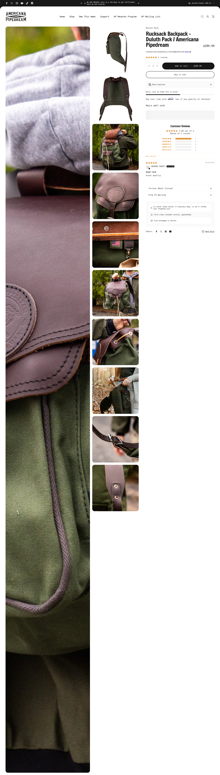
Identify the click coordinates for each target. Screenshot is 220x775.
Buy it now (180, 75)
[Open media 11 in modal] (115, 488)
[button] (152, 57)
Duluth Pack (152, 28)
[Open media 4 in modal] (115, 147)
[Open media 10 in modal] (115, 439)
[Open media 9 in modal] (115, 390)
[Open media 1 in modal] (48, 400)
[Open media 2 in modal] (115, 50)
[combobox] (201, 3)
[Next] (138, 3)
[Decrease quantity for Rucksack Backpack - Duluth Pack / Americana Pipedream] (148, 66)
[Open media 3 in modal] (115, 98)
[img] (151, 163)
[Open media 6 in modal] (115, 244)
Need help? (209, 231)
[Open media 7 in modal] (115, 293)
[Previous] (81, 3)
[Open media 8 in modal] (115, 342)
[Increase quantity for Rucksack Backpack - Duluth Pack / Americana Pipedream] (157, 66)
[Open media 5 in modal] (115, 196)
